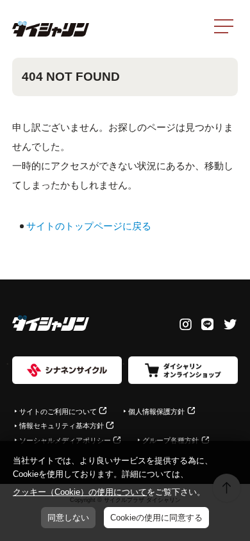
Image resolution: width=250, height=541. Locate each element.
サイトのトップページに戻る (88, 226)
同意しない (68, 517)
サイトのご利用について (58, 411)
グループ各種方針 (170, 440)
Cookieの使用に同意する (156, 517)
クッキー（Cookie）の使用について (80, 492)
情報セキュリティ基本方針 (61, 425)
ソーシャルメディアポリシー (65, 440)
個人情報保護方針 (156, 411)
